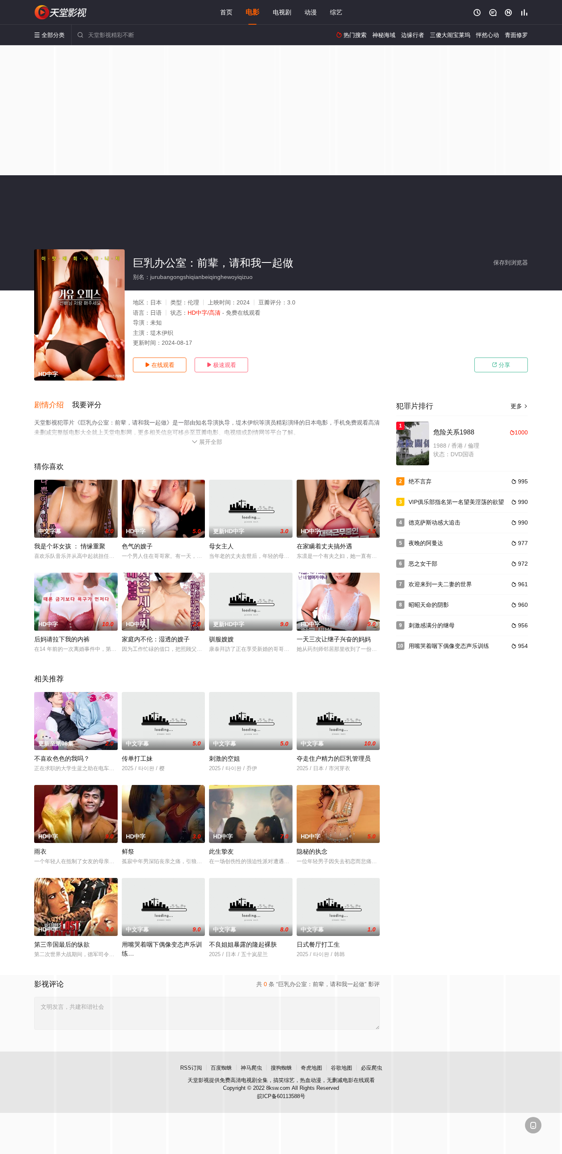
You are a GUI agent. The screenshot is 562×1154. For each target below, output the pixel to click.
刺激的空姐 (224, 758)
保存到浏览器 (510, 262)
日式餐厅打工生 (318, 944)
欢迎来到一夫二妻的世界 (440, 584)
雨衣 (40, 851)
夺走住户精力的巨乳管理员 (334, 758)
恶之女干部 (423, 563)
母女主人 (221, 546)
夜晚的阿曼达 (426, 543)
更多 (519, 406)
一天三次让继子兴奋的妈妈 (334, 639)
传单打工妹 (137, 758)
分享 (501, 365)
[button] (53, 405)
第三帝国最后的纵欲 (62, 944)
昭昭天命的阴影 (429, 604)
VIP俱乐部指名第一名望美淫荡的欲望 (456, 502)
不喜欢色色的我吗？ (62, 758)
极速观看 (221, 365)
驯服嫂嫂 (221, 639)
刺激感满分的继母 (432, 625)
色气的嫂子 (137, 546)
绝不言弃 (420, 481)
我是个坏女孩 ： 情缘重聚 (69, 546)
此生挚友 (221, 851)
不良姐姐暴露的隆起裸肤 (243, 944)
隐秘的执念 (312, 851)
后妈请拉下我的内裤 (62, 639)
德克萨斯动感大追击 (434, 522)
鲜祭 (128, 851)
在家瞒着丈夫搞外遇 (324, 546)
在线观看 (159, 365)
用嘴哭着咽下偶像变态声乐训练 (449, 646)
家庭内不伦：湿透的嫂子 (156, 639)
